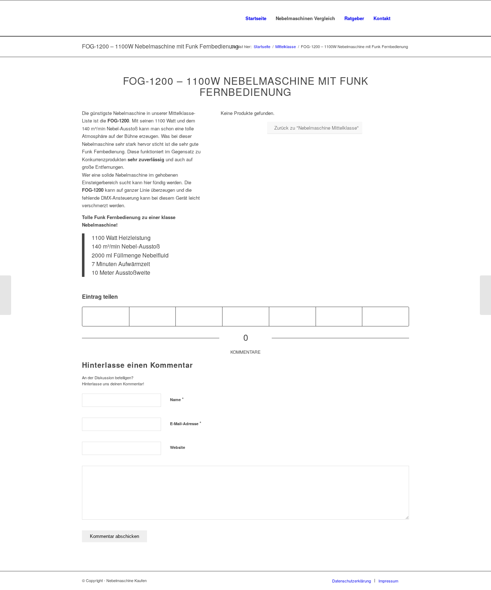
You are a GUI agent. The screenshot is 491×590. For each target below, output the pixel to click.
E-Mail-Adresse (185, 423)
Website (177, 447)
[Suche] (402, 18)
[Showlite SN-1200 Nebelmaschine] (5, 295)
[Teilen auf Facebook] (105, 316)
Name (177, 399)
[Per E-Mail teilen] (385, 316)
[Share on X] (199, 316)
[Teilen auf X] (152, 316)
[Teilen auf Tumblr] (339, 316)
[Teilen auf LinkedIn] (292, 316)
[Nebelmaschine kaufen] (121, 18)
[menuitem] (256, 18)
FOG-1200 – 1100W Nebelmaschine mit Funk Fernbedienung (160, 46)
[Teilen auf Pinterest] (245, 316)
